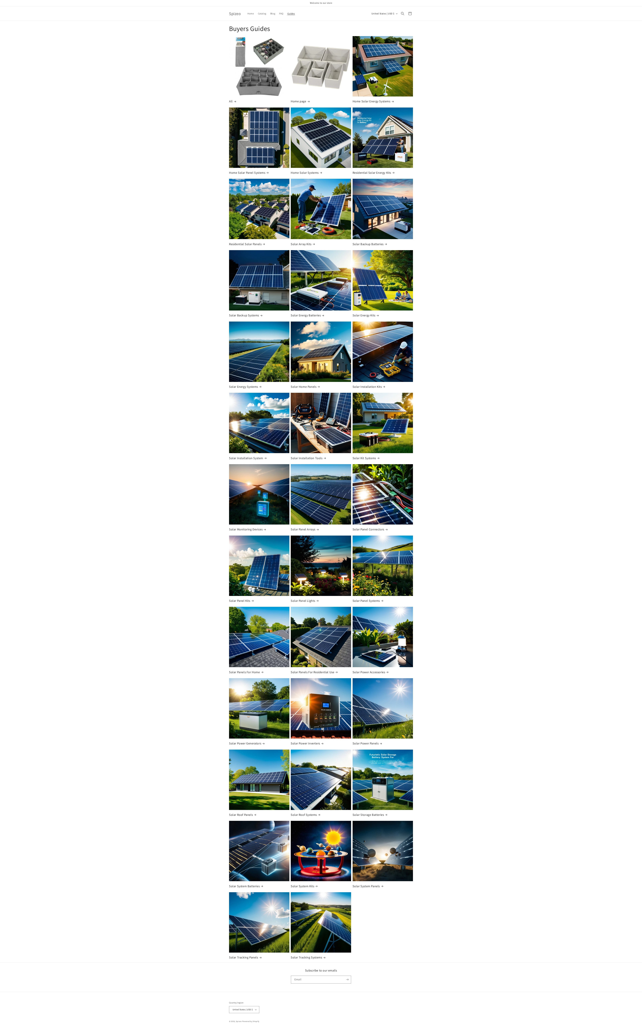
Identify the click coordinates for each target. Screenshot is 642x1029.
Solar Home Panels (303, 387)
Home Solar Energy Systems (371, 101)
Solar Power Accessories (369, 672)
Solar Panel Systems (366, 601)
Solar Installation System (246, 458)
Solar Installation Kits (367, 387)
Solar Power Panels (366, 743)
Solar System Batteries (244, 886)
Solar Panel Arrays (303, 529)
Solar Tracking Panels (243, 957)
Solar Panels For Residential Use (312, 672)
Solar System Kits (302, 886)
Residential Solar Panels (245, 244)
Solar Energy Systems (243, 387)
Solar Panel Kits (239, 601)
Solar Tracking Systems (306, 957)
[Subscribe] (347, 980)
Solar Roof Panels (241, 815)
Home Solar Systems (305, 173)
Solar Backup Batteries (368, 244)
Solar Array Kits (301, 244)
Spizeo (239, 1021)
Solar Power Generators (245, 743)
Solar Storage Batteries (368, 815)
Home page (298, 101)
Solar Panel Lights (303, 601)
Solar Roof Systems (304, 815)
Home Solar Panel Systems (247, 173)
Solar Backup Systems (244, 315)
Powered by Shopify (250, 1021)
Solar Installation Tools (306, 458)
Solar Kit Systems (364, 458)
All (231, 101)
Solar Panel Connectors (368, 529)
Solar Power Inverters (305, 743)
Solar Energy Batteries (306, 315)
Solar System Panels (366, 886)
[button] (402, 13)
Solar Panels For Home (244, 672)
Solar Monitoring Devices (245, 529)
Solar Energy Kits (364, 315)
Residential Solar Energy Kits (372, 173)
